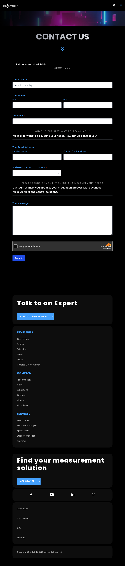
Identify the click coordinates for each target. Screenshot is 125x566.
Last (65, 99)
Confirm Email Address (74, 151)
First (14, 99)
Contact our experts (34, 316)
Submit (19, 258)
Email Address (19, 151)
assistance (27, 481)
